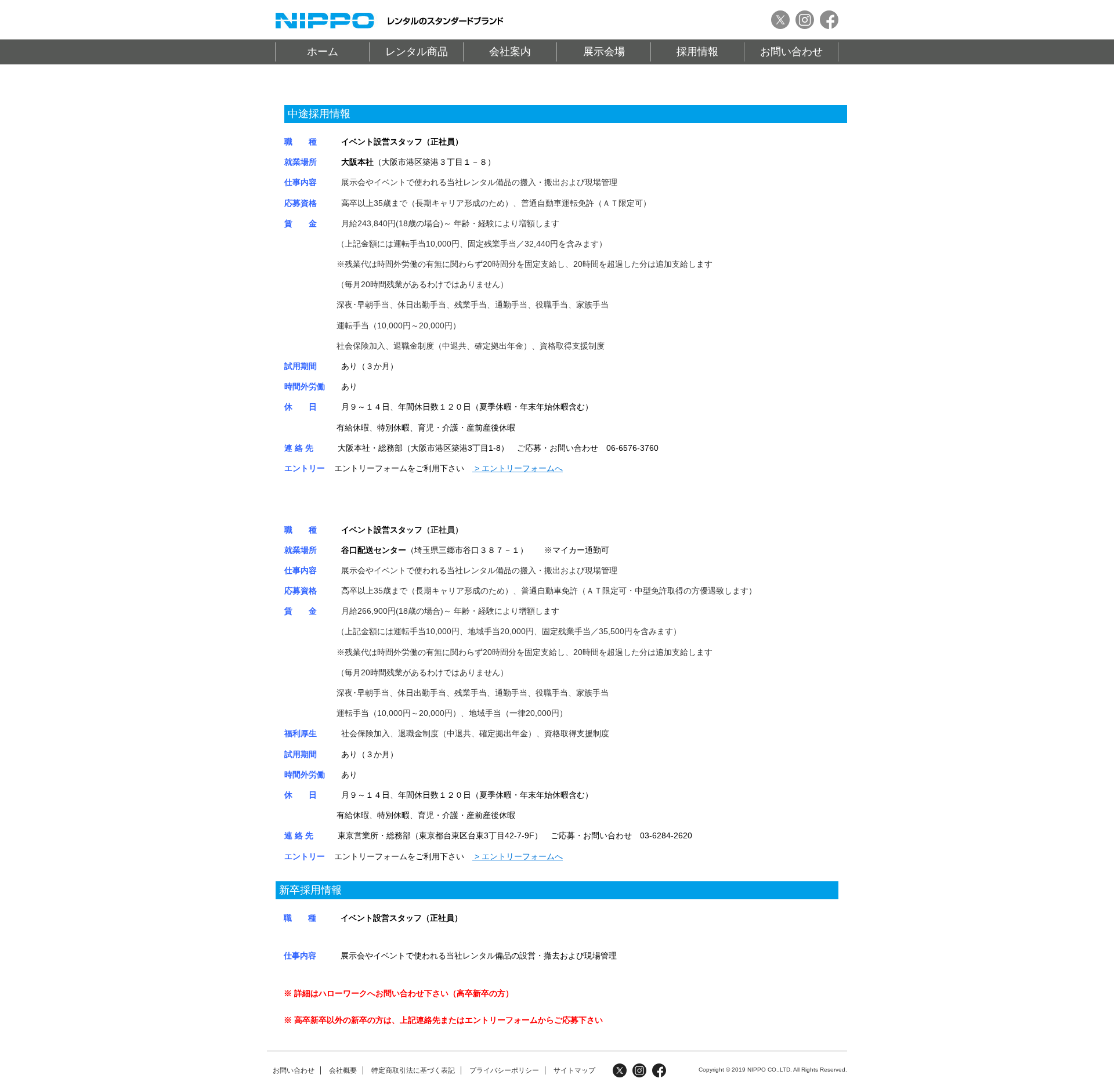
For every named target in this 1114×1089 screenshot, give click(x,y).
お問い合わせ (791, 51)
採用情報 (697, 51)
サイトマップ (574, 1070)
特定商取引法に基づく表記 (413, 1070)
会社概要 (343, 1070)
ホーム (322, 51)
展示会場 (604, 51)
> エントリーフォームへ (517, 468)
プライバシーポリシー (504, 1070)
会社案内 (510, 51)
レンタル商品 (416, 51)
